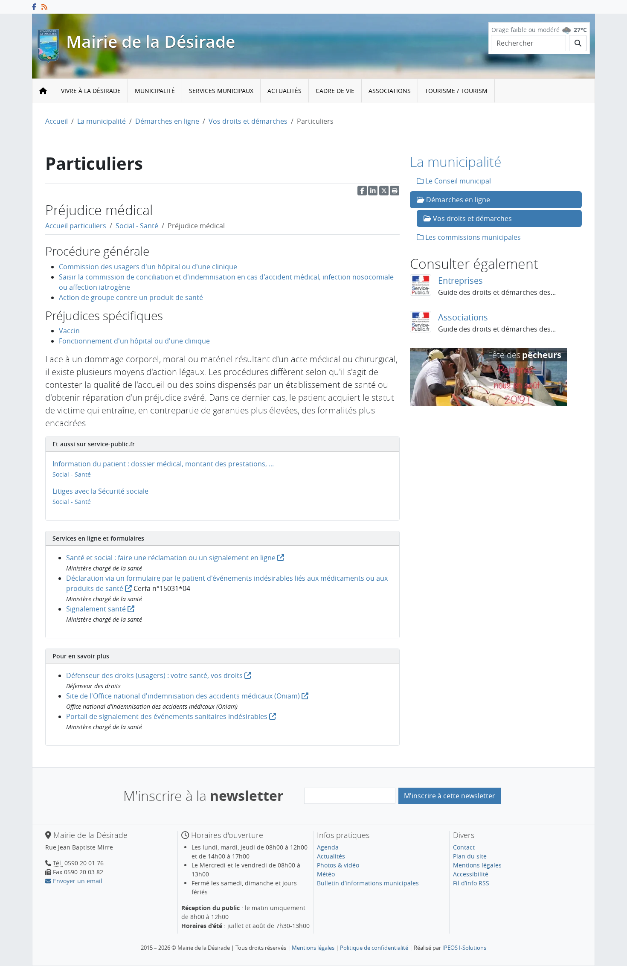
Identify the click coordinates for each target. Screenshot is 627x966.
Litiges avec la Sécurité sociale (100, 491)
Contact (464, 847)
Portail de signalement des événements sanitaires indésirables (167, 716)
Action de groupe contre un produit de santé (131, 297)
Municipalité (155, 91)
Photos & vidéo (338, 865)
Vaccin (69, 330)
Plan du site (470, 856)
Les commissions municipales (472, 237)
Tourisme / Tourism (456, 91)
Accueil (56, 121)
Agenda (328, 847)
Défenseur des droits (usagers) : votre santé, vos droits (155, 675)
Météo (326, 874)
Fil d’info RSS (471, 883)
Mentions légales (477, 865)
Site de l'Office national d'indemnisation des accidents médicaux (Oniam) (184, 696)
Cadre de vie (335, 91)
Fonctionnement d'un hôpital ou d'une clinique (134, 341)
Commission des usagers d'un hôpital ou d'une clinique (148, 266)
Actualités (284, 91)
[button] (394, 192)
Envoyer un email (76, 881)
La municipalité (101, 121)
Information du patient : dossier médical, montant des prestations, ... (163, 463)
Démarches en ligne (167, 121)
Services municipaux (221, 91)
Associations (390, 91)
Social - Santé (137, 225)
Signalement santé (97, 609)
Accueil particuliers (75, 225)
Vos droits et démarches (248, 121)
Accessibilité (470, 874)
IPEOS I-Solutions (464, 947)
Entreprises (460, 280)
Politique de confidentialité (374, 947)
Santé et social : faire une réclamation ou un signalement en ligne (171, 557)
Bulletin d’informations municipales (368, 883)
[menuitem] (91, 91)
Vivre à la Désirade (91, 91)
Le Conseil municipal (457, 181)
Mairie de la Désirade (150, 41)
